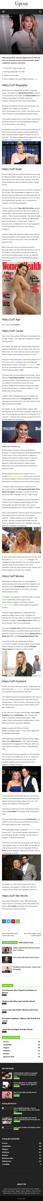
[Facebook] (4, 921)
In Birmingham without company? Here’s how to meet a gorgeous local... (26, 1074)
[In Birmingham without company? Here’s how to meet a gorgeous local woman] (7, 1075)
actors (36, 79)
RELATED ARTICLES (9, 942)
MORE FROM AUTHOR (26, 942)
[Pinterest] (13, 921)
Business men (18, 1113)
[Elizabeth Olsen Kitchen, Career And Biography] (7, 969)
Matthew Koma (33, 830)
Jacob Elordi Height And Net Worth (17, 1029)
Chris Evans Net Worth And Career (26, 957)
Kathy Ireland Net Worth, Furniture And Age (10, 935)
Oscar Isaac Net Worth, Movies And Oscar (20, 1010)
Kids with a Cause (16, 476)
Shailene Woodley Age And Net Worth (18, 1001)
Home (2, 16)
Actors (4, 995)
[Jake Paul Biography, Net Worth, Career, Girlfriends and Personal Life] (7, 1120)
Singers (16, 1129)
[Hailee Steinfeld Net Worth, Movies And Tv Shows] (7, 950)
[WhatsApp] (18, 921)
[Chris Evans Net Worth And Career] (7, 959)
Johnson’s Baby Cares (19, 560)
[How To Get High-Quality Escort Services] (7, 1094)
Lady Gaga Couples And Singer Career (27, 1127)
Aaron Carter (17, 689)
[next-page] (6, 976)
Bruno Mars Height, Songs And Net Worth (32, 935)
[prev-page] (3, 976)
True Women (31, 365)
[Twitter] (9, 921)
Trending (16, 1078)
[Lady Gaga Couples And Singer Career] (7, 1129)
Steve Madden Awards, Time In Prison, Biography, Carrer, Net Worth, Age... (27, 1109)
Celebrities (9, 16)
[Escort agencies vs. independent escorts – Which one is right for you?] (7, 1085)
